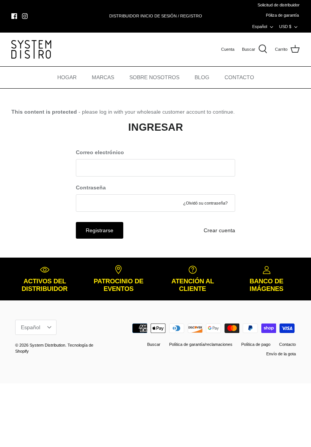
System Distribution (47, 345)
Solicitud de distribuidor (279, 5)
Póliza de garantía (282, 15)
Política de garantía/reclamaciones (200, 344)
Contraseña (91, 187)
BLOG (202, 77)
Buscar (153, 344)
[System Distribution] (31, 49)
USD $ (285, 26)
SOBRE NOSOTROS (154, 77)
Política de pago (255, 344)
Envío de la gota (281, 354)
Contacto (287, 344)
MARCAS (103, 77)
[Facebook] (14, 16)
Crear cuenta (219, 230)
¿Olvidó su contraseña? (205, 203)
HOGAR (67, 77)
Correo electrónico (100, 152)
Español (259, 26)
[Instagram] (25, 16)
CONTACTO (239, 77)
